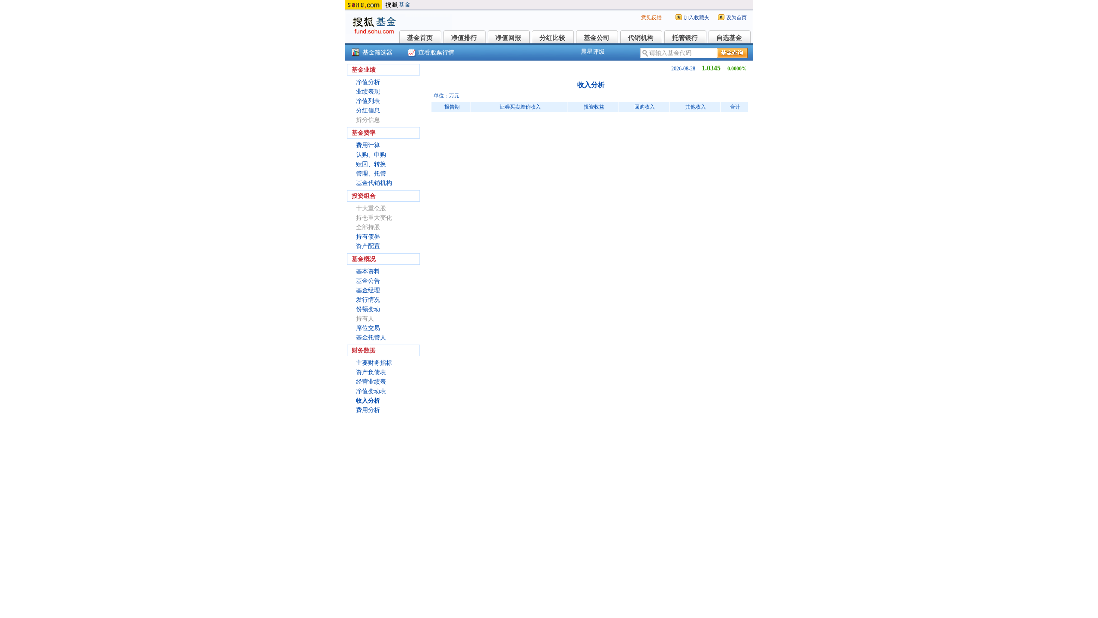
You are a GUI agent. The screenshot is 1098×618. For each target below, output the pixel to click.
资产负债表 (371, 372)
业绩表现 (368, 91)
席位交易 (368, 328)
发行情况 (368, 300)
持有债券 (368, 236)
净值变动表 (371, 391)
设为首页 (736, 18)
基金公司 (596, 37)
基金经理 (368, 290)
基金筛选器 (377, 52)
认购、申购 (371, 154)
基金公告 (368, 281)
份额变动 (368, 309)
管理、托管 (371, 173)
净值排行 (464, 37)
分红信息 (368, 110)
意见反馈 (651, 18)
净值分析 (368, 82)
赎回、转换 (371, 164)
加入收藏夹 (696, 18)
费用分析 (368, 410)
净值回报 (508, 37)
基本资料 (368, 271)
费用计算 (368, 145)
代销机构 (641, 37)
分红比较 (552, 37)
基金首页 (420, 37)
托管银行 (685, 37)
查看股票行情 (436, 52)
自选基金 (729, 37)
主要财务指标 (374, 363)
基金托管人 (371, 337)
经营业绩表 (371, 382)
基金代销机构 (374, 183)
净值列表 (368, 101)
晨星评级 (593, 51)
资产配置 (368, 246)
